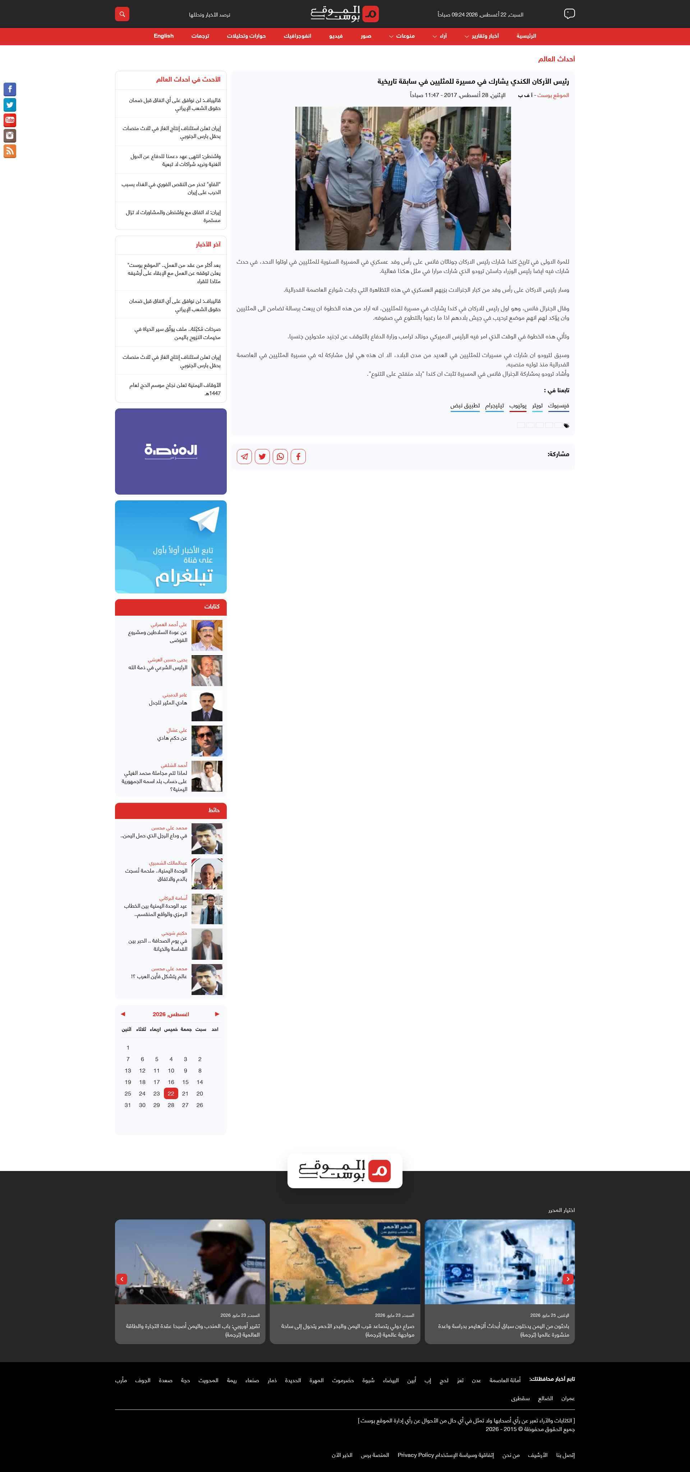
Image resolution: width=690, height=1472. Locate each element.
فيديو (336, 36)
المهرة (317, 1379)
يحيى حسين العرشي (167, 659)
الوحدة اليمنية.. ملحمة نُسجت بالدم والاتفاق (156, 874)
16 (171, 1081)
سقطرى (520, 1397)
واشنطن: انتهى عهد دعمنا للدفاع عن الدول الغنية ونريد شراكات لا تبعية (176, 160)
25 (128, 1093)
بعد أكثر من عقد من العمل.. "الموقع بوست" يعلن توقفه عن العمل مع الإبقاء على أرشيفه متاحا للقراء (174, 272)
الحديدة (293, 1379)
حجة (185, 1379)
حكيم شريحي (174, 932)
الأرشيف (538, 1454)
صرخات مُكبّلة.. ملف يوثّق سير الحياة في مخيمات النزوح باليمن (178, 332)
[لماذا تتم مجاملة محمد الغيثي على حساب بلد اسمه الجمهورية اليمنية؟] (207, 777)
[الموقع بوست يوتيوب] (10, 120)
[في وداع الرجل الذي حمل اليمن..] (207, 838)
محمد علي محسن (169, 827)
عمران (568, 1397)
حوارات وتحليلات (246, 36)
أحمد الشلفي (174, 764)
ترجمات (200, 36)
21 (185, 1093)
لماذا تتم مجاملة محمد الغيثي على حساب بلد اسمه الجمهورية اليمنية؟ (154, 780)
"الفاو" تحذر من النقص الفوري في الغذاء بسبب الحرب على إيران (171, 188)
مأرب (121, 1379)
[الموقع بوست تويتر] (10, 105)
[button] (568, 1279)
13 (128, 1070)
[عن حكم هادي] (207, 741)
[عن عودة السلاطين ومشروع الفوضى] (207, 635)
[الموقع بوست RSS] (10, 151)
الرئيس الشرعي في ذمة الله (158, 667)
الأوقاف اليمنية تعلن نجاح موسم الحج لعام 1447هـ (175, 388)
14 (200, 1081)
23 (156, 1093)
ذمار (272, 1379)
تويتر (537, 405)
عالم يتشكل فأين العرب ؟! (159, 976)
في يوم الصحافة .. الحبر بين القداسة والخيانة (158, 944)
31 (128, 1104)
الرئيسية (526, 36)
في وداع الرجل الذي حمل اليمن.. (153, 835)
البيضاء (391, 1379)
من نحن (511, 1454)
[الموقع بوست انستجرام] (10, 136)
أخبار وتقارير (485, 36)
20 (200, 1093)
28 (171, 1104)
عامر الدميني (175, 694)
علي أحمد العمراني (169, 624)
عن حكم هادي (172, 737)
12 (142, 1070)
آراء (443, 36)
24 (142, 1093)
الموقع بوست (553, 94)
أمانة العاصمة (505, 1379)
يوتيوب (518, 405)
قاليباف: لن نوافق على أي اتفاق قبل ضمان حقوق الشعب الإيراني (175, 103)
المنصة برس (375, 1454)
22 (171, 1093)
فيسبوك (558, 405)
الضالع (545, 1397)
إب (428, 1379)
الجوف (143, 1379)
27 (185, 1104)
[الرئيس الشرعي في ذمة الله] (207, 670)
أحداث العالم (556, 59)
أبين (412, 1379)
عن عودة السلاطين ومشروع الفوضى (157, 636)
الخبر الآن (342, 1454)
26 (200, 1104)
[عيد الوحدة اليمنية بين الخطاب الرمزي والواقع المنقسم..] (207, 909)
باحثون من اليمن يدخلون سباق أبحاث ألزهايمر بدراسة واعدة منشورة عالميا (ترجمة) (503, 1329)
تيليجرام (495, 405)
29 (156, 1104)
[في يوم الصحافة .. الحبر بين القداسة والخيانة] (207, 944)
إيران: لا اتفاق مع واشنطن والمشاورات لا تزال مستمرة (173, 216)
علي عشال (177, 729)
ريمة (232, 1379)
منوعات (405, 36)
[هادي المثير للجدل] (207, 705)
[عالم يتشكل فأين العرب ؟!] (207, 979)
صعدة (165, 1379)
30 (142, 1104)
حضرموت (343, 1379)
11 (156, 1070)
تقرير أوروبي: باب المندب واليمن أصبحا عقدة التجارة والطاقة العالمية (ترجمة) (193, 1329)
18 (142, 1081)
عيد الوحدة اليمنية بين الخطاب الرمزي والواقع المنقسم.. (155, 909)
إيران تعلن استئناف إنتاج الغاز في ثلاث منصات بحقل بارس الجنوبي (172, 131)
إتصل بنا (565, 1454)
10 (171, 1070)
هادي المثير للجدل (168, 702)
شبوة (368, 1379)
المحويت (208, 1379)
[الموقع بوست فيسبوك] (10, 89)
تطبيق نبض (465, 405)
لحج (444, 1379)
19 (128, 1081)
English (164, 36)
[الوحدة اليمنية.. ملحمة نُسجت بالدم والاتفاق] (207, 873)
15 (185, 1081)
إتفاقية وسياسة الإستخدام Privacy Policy (446, 1454)
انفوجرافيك (297, 36)
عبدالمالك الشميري (168, 862)
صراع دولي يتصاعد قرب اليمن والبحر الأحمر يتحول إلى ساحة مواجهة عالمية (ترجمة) (347, 1329)
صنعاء (252, 1379)
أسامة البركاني (173, 897)
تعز (460, 1379)
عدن (476, 1379)
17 (156, 1081)
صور (366, 36)
